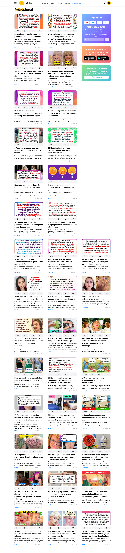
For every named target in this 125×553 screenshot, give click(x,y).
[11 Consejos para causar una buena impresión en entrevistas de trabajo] (96, 402)
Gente (16, 198)
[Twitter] (93, 22)
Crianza (16, 124)
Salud (49, 198)
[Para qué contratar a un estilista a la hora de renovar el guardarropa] (28, 365)
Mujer (16, 354)
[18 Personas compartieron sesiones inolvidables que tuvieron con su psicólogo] (28, 247)
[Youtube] (87, 22)
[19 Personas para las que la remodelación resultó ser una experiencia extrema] (62, 247)
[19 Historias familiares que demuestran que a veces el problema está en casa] (62, 135)
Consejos (50, 351)
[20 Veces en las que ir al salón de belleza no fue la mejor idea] (96, 284)
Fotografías (51, 86)
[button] (17, 31)
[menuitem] (44, 3)
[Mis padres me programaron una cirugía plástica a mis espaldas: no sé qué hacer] (62, 210)
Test (83, 504)
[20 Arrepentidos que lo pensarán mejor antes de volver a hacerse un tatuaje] (28, 442)
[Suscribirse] (107, 39)
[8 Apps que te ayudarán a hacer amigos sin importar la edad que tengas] (28, 135)
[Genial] (25, 3)
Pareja (50, 124)
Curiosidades (18, 161)
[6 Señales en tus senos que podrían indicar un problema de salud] (62, 172)
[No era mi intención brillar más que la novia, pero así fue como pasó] (28, 172)
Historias (16, 47)
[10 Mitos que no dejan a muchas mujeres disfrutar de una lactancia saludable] (28, 519)
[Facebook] (106, 22)
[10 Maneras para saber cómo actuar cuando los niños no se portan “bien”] (96, 365)
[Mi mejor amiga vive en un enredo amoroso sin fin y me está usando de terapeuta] (62, 98)
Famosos (84, 354)
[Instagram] (99, 22)
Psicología (17, 235)
